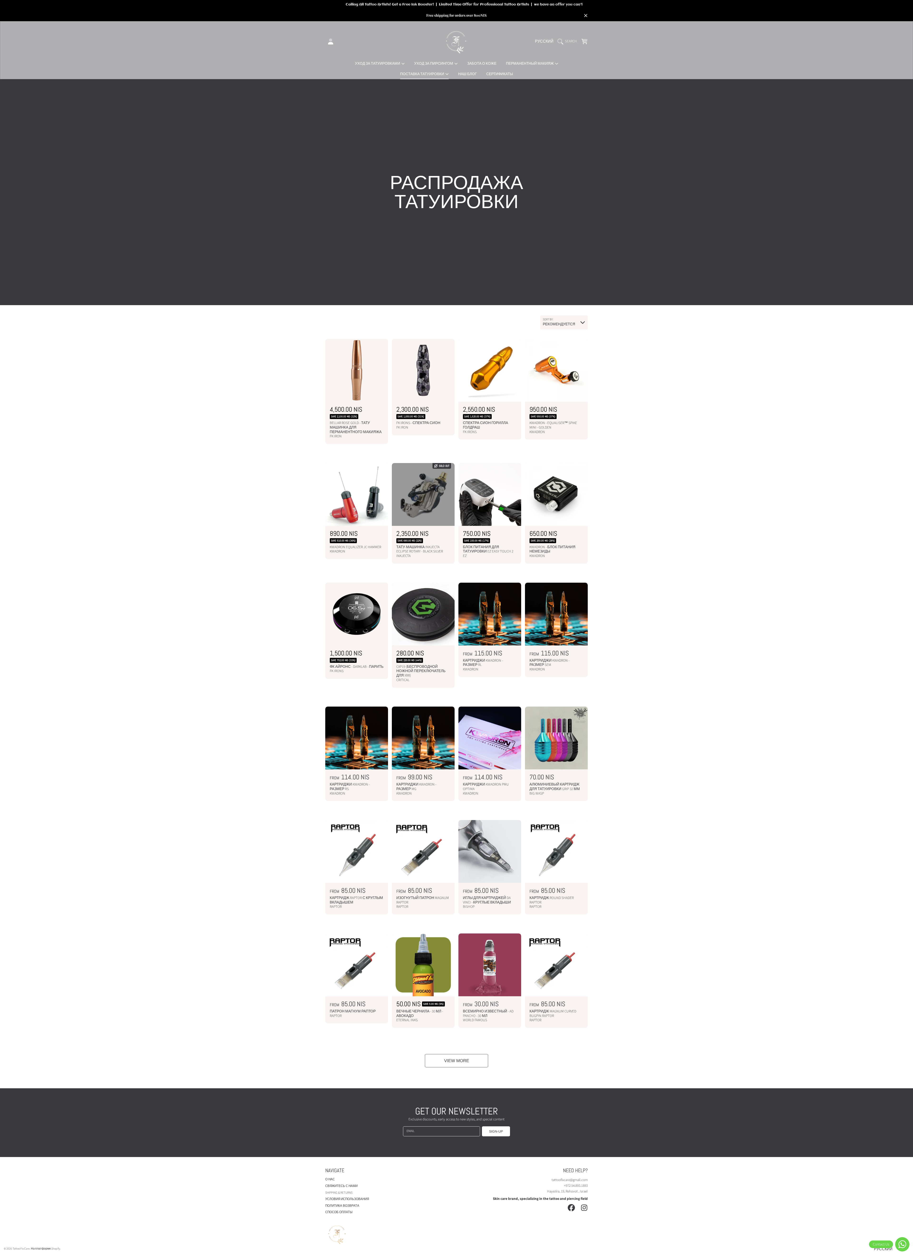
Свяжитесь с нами (341, 1186)
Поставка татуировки (422, 74)
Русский (544, 41)
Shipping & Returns (339, 1193)
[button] (568, 41)
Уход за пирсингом (434, 63)
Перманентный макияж (530, 63)
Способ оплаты (339, 1212)
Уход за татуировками (378, 63)
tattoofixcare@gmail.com (570, 1179)
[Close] (585, 15)
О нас (330, 1179)
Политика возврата (342, 1206)
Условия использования (347, 1199)
